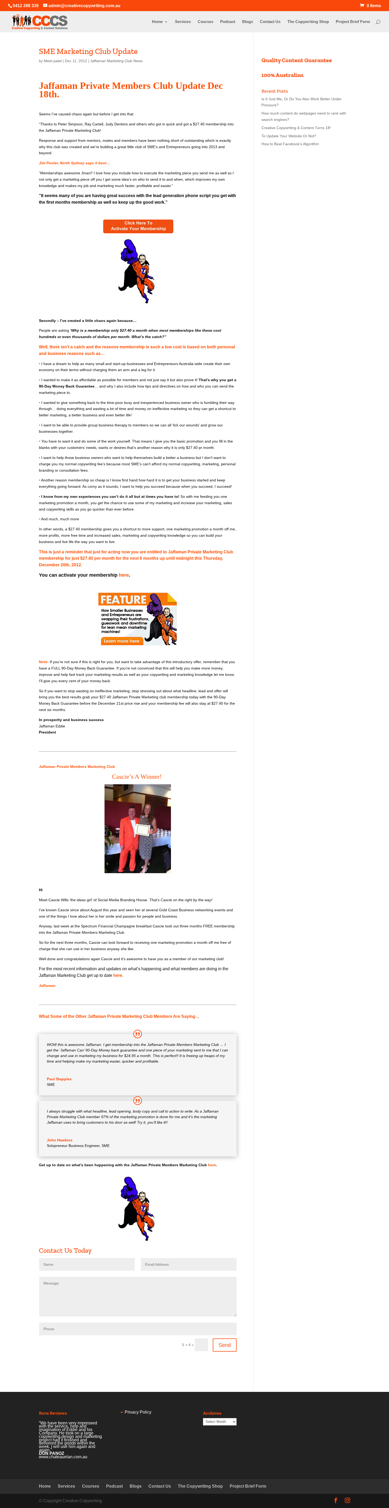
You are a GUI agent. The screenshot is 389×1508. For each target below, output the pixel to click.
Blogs (247, 22)
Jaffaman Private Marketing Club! (73, 130)
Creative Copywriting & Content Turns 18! (296, 128)
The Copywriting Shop (308, 22)
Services (183, 22)
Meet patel (53, 61)
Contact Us (270, 22)
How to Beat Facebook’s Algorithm (290, 144)
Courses (205, 22)
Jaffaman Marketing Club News (116, 61)
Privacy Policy (138, 1412)
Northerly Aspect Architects (65, 1438)
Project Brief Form (353, 22)
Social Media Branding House (122, 900)
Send (225, 1345)
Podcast (227, 22)
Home (157, 22)
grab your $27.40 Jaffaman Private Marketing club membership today (141, 697)
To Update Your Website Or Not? (288, 136)
